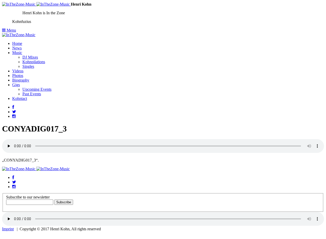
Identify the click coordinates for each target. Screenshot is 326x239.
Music (17, 52)
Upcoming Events (36, 89)
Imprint (8, 229)
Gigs (16, 85)
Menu (11, 30)
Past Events (31, 94)
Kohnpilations (33, 62)
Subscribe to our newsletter (28, 197)
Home (17, 43)
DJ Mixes (30, 57)
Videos (17, 71)
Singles (28, 66)
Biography (20, 80)
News (17, 48)
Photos (17, 75)
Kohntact (19, 98)
